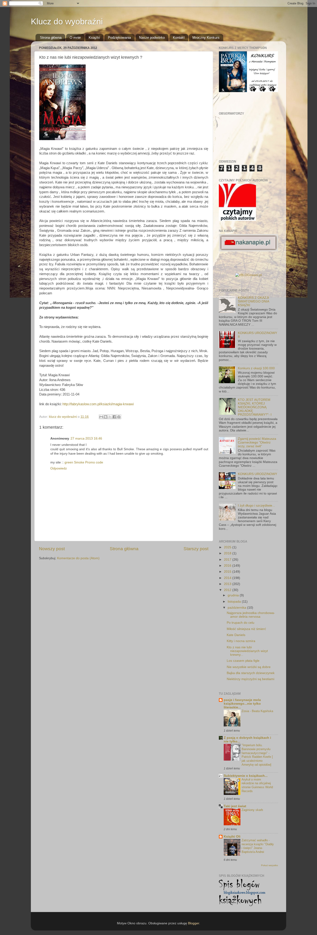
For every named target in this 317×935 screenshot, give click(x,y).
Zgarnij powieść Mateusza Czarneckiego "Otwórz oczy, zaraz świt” (257, 442)
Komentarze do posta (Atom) (78, 558)
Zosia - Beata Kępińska (257, 711)
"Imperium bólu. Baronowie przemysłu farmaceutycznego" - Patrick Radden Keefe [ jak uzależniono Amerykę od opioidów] (257, 754)
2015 (228, 571)
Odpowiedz (58, 468)
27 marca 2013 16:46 (86, 438)
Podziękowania (119, 37)
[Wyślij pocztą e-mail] (101, 416)
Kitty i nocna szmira (241, 641)
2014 (228, 578)
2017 (228, 559)
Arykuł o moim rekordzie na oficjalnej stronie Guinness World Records (257, 785)
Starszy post (196, 548)
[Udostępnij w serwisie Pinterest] (118, 416)
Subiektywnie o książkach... (246, 776)
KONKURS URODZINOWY (257, 474)
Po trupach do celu (240, 622)
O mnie (75, 37)
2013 (228, 584)
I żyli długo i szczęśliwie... (256, 505)
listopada (235, 601)
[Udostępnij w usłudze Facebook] (114, 416)
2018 (228, 553)
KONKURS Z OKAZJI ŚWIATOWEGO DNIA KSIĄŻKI (253, 301)
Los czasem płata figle (243, 660)
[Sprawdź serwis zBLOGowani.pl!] (248, 275)
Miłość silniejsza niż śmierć (246, 629)
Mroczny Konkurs (206, 37)
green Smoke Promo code (84, 462)
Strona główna (50, 37)
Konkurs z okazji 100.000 (256, 368)
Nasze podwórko (152, 37)
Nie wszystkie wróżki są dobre (249, 667)
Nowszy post (52, 548)
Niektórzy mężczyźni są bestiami (250, 679)
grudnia (234, 595)
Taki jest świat (235, 806)
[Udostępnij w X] (110, 416)
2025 (228, 547)
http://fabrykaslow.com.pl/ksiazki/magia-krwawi (98, 404)
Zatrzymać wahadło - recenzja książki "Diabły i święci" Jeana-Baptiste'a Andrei (258, 846)
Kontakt (178, 37)
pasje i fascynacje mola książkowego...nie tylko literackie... (242, 703)
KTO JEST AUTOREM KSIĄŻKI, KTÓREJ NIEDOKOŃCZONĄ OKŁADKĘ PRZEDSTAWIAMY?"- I (255, 407)
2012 (228, 590)
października (237, 607)
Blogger (193, 923)
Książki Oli (232, 836)
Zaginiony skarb (252, 810)
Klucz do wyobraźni (67, 21)
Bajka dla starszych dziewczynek (251, 673)
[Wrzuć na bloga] (105, 416)
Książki (94, 37)
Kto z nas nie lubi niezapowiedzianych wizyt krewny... (247, 651)
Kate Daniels (236, 635)
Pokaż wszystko (269, 865)
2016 (228, 565)
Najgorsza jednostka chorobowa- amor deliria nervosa (251, 614)
